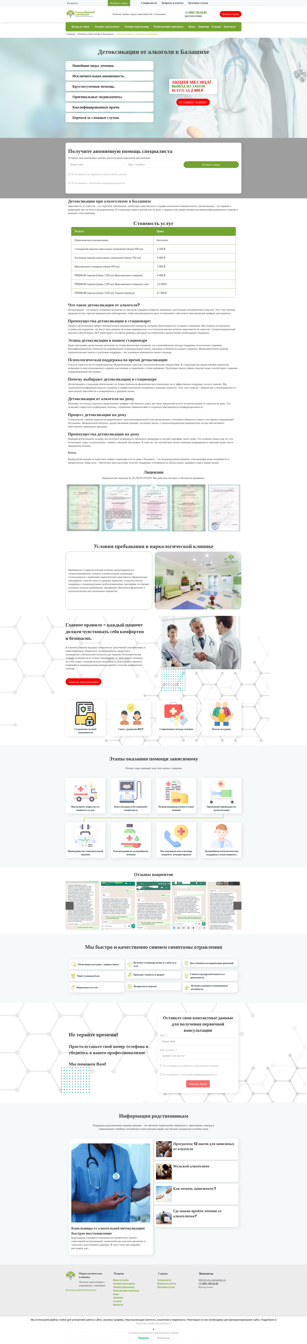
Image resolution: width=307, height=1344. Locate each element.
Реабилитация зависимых (169, 26)
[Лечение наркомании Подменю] (150, 26)
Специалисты (149, 3)
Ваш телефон (167, 1050)
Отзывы (216, 26)
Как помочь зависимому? (194, 1188)
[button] (159, 581)
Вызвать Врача (198, 1084)
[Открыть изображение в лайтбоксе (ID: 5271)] (118, 906)
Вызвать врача (230, 14)
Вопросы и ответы (172, 3)
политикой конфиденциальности (107, 183)
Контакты (230, 26)
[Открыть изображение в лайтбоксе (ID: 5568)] (153, 906)
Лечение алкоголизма (106, 26)
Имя (162, 1035)
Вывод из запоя (80, 26)
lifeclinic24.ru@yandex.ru (212, 1279)
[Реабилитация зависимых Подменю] (185, 26)
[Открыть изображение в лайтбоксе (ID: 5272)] (82, 906)
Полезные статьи (198, 3)
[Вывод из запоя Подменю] (91, 26)
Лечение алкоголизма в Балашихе (95, 34)
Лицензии (203, 26)
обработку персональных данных (109, 174)
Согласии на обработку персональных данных (153, 1332)
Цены (192, 26)
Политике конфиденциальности (153, 1323)
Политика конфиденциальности (81, 1289)
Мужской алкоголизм (191, 1166)
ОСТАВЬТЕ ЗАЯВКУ (193, 102)
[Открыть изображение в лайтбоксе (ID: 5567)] (189, 906)
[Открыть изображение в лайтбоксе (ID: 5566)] (224, 906)
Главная (70, 34)
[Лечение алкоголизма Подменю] (121, 26)
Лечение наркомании (136, 26)
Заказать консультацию (83, 682)
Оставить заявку (211, 164)
